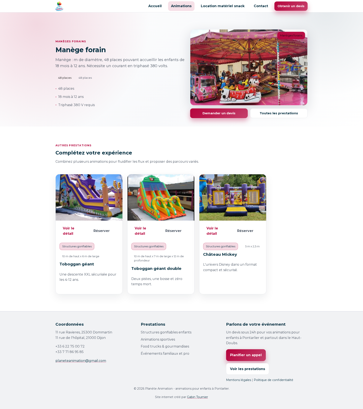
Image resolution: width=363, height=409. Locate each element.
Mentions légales (238, 380)
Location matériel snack (223, 6)
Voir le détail (68, 231)
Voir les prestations (247, 369)
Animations (181, 6)
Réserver (101, 231)
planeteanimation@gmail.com (80, 361)
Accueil (155, 6)
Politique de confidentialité (273, 380)
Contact (261, 6)
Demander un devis (219, 113)
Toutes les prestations (279, 113)
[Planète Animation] (59, 6)
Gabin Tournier (197, 397)
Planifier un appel (246, 355)
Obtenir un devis (291, 6)
